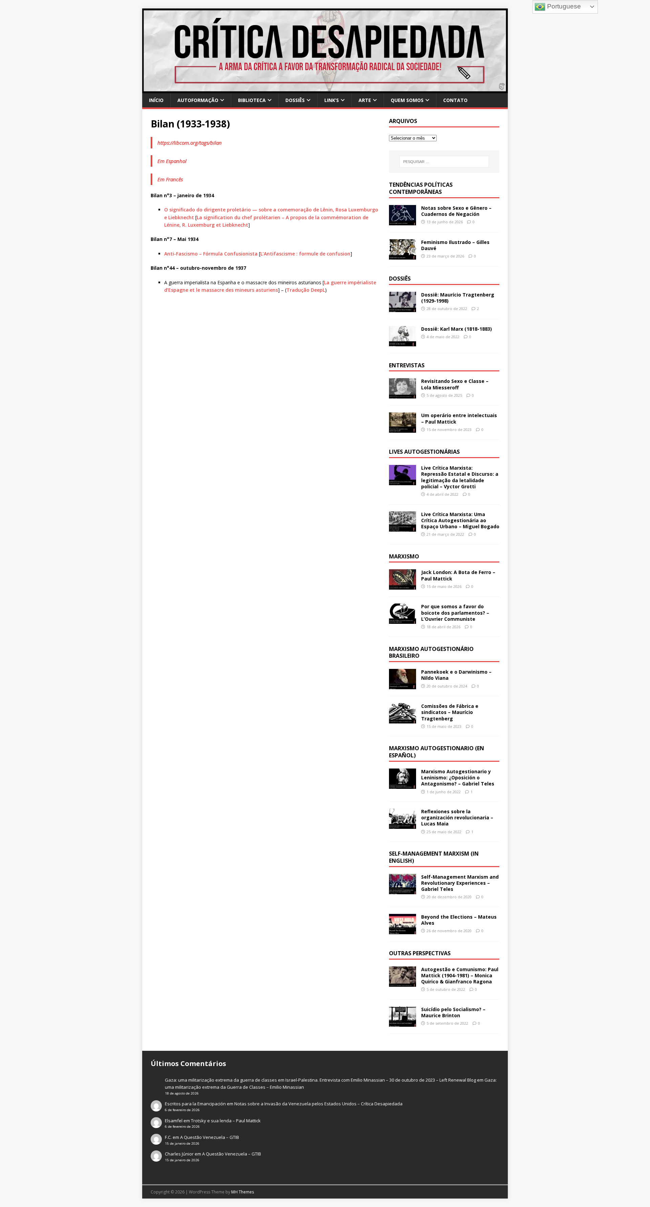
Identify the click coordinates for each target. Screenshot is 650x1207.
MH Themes (242, 1192)
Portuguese (563, 6)
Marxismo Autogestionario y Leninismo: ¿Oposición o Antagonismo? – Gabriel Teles (457, 777)
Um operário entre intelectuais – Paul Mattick (459, 418)
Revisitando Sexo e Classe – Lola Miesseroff (455, 384)
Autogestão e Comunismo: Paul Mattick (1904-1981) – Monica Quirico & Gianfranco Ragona (459, 975)
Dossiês (295, 100)
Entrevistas (407, 365)
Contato (455, 100)
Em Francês (170, 179)
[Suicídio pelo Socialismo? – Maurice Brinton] (402, 1023)
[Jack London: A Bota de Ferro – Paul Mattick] (402, 585)
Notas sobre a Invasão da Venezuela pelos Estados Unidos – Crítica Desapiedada (318, 1104)
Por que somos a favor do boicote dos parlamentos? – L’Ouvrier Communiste (455, 612)
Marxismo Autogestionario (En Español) (436, 751)
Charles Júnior (179, 1154)
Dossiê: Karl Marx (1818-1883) (456, 329)
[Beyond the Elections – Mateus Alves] (402, 930)
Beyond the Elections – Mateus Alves (459, 920)
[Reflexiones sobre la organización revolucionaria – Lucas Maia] (402, 825)
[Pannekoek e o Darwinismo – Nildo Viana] (402, 685)
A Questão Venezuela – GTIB (209, 1137)
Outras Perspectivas (420, 953)
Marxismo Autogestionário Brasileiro (431, 652)
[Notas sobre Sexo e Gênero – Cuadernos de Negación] (402, 221)
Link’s (331, 100)
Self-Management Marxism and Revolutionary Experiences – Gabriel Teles (460, 883)
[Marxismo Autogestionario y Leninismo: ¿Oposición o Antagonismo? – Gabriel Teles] (402, 785)
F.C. (168, 1137)
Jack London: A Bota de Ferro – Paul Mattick (458, 575)
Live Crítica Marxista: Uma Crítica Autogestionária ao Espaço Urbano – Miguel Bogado (460, 520)
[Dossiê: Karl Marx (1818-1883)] (402, 342)
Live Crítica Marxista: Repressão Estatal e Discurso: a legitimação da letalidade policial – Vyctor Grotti (459, 477)
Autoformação (197, 100)
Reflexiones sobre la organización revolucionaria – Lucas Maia (457, 817)
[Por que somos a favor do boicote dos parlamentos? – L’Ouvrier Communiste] (402, 620)
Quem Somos (407, 100)
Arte (365, 100)
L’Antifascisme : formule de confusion (305, 253)
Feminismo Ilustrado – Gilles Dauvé (455, 245)
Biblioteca (252, 100)
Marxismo (404, 556)
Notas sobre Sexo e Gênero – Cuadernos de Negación (456, 211)
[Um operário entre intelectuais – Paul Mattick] (402, 429)
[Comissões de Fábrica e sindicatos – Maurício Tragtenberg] (402, 719)
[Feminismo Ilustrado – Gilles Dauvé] (402, 255)
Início (156, 100)
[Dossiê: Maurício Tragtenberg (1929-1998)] (402, 308)
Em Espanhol (172, 161)
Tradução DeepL (305, 290)
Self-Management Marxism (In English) (434, 857)
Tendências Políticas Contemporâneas (421, 188)
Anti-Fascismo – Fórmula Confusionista (211, 253)
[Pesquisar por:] (444, 161)
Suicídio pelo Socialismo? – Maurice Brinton (453, 1012)
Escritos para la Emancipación (195, 1104)
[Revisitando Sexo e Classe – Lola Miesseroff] (402, 394)
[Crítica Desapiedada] (325, 89)
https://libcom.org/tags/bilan (189, 142)
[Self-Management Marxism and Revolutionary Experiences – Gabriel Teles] (402, 890)
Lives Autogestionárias (424, 451)
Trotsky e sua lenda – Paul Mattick (226, 1121)
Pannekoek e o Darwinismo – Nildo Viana (456, 675)
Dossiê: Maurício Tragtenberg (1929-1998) (457, 297)
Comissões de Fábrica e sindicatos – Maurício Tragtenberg (449, 712)
